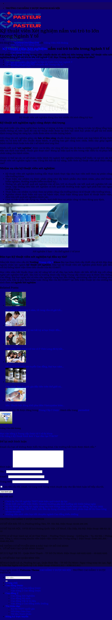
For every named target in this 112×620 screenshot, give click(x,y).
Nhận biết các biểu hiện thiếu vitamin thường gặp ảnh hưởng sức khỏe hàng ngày (50, 504)
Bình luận (6, 467)
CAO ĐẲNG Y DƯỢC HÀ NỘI (55, 570)
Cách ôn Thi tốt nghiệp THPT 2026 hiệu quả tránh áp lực (36, 501)
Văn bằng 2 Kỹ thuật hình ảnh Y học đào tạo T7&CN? (29, 436)
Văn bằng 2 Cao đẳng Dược (26, 45)
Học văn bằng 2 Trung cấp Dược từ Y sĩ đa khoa (26, 433)
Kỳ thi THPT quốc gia (23, 608)
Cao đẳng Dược (14, 39)
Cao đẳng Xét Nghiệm (23, 596)
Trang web (6, 481)
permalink (84, 410)
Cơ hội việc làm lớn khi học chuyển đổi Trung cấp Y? (34, 64)
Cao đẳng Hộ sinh (20, 52)
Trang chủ (11, 583)
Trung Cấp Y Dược (7, 24)
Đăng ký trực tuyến (16, 616)
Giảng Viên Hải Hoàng (56, 43)
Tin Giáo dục (12, 60)
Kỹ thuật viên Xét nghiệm (24, 49)
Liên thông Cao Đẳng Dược (26, 588)
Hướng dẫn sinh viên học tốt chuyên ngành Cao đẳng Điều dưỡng (41, 514)
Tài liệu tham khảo (21, 614)
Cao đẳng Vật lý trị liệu (23, 601)
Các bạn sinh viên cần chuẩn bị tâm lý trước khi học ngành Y (38, 62)
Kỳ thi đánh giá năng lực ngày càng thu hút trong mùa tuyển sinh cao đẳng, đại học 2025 (54, 506)
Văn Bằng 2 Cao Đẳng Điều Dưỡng (29, 603)
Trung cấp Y (46, 262)
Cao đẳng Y (11, 593)
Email (4, 476)
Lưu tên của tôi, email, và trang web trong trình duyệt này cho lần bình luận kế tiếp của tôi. (53, 487)
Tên (3, 471)
